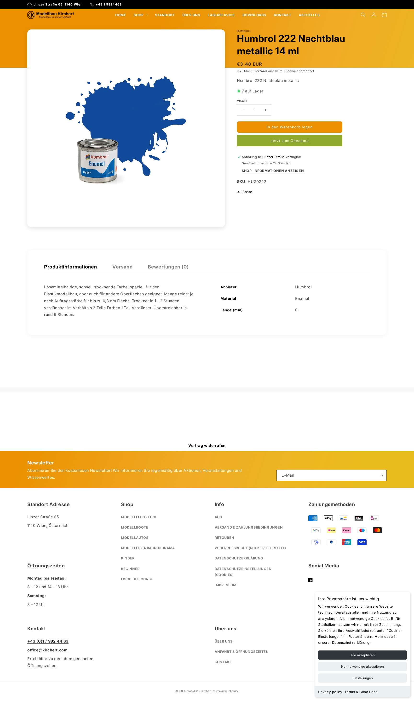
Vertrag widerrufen (207, 445)
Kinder (128, 558)
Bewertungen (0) (168, 267)
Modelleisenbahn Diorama (148, 548)
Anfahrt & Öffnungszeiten (242, 652)
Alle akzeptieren (363, 655)
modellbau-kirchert (199, 691)
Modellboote (135, 527)
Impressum (225, 585)
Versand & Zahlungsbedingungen (249, 527)
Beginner (130, 569)
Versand (260, 71)
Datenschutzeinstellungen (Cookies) (243, 572)
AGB (218, 517)
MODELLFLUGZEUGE (139, 517)
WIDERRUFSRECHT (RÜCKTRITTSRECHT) (250, 548)
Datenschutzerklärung (239, 558)
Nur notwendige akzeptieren (362, 666)
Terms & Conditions (361, 692)
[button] (140, 15)
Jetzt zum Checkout (289, 141)
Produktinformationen (70, 267)
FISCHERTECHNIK (136, 579)
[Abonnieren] (381, 475)
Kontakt (223, 662)
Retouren (224, 538)
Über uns (224, 641)
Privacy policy (330, 692)
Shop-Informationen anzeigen (273, 171)
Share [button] (247, 192)
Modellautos (135, 538)
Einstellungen (362, 678)
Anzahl (242, 100)
